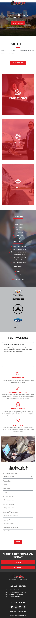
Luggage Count (7, 520)
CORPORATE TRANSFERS (18, 392)
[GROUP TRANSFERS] (18, 404)
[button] (18, 7)
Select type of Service (10, 473)
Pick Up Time (7, 489)
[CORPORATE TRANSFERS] (18, 388)
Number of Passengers (10, 512)
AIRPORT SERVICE (18, 378)
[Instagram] (16, 607)
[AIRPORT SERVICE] (18, 373)
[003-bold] (24, 607)
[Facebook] (12, 607)
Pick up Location (8, 496)
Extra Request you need (10, 528)
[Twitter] (20, 607)
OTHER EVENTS (18, 425)
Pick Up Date (7, 481)
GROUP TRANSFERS (18, 409)
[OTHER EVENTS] (18, 421)
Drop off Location (8, 504)
